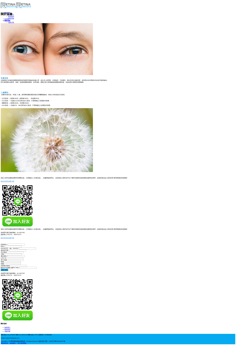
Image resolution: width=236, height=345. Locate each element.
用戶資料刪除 (22, 343)
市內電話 (4, 252)
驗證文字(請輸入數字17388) (10, 267)
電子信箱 (4, 260)
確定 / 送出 (4, 270)
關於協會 (7, 20)
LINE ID (3, 258)
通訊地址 (4, 256)
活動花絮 (11, 18)
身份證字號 (5, 250)
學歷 (2, 262)
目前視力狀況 (5, 266)
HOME (6, 19)
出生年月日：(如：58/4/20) (10, 248)
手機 (3, 254)
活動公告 (11, 22)
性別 (3, 246)
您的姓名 (4, 244)
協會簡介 (7, 327)
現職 (2, 264)
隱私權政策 (4, 343)
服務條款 (13, 343)
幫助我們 (11, 16)
